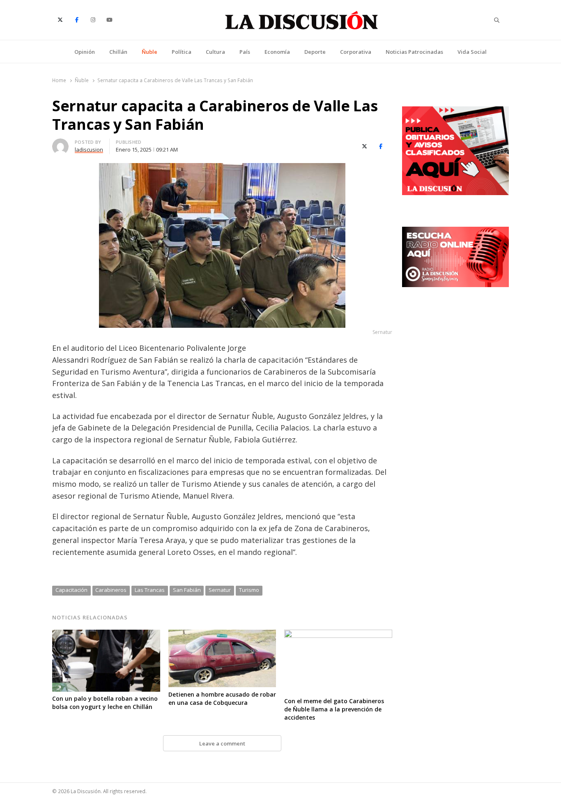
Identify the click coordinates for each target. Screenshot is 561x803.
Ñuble (149, 51)
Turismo (249, 590)
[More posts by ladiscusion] (60, 143)
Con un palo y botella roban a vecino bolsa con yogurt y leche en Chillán (105, 703)
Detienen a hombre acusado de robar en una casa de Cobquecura (222, 698)
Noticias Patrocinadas (414, 51)
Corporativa (355, 51)
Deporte (315, 51)
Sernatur (220, 590)
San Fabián (187, 590)
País (244, 51)
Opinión (84, 51)
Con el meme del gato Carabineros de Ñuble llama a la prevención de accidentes (334, 709)
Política (181, 51)
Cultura (215, 51)
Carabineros (110, 590)
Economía (277, 51)
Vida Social (472, 51)
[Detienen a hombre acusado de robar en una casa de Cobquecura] (222, 634)
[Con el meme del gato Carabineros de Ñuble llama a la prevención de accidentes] (338, 634)
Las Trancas (150, 590)
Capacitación (71, 590)
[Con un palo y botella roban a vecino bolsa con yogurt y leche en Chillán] (106, 634)
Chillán (118, 51)
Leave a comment (222, 743)
